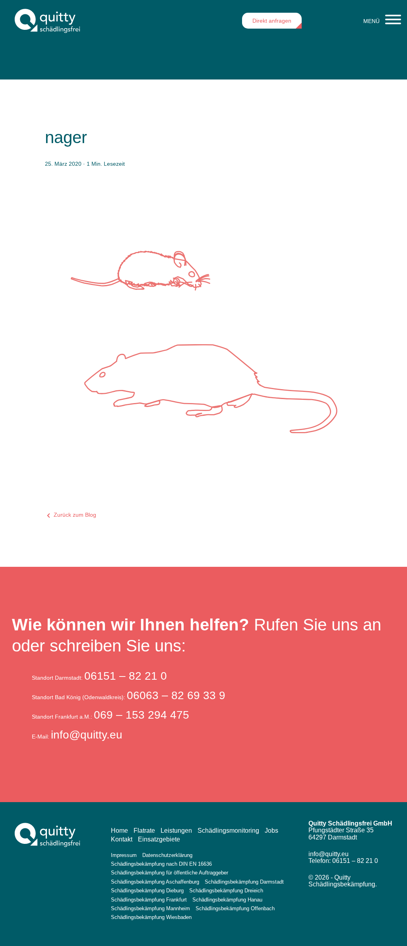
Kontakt (121, 839)
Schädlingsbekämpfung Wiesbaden (151, 917)
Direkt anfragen (271, 20)
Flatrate (144, 830)
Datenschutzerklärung (167, 855)
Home (119, 830)
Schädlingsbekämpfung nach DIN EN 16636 (161, 864)
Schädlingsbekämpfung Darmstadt (244, 882)
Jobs (271, 830)
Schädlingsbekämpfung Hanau (227, 900)
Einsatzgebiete (159, 839)
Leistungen (176, 830)
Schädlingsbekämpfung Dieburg (147, 891)
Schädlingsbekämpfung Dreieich (226, 891)
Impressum (124, 855)
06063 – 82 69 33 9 (176, 695)
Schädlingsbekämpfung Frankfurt (149, 900)
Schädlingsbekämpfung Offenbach (235, 908)
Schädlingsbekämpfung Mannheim (150, 908)
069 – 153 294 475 (141, 715)
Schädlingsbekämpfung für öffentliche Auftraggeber (169, 873)
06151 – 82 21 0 (125, 676)
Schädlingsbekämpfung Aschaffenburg (155, 882)
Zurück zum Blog (74, 515)
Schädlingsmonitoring (228, 830)
